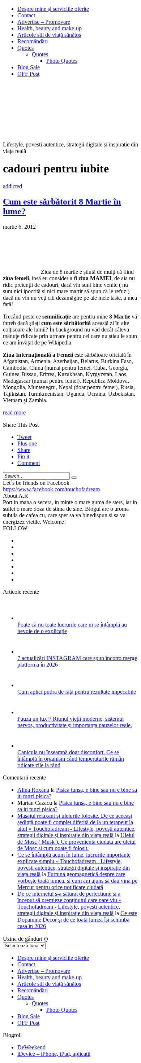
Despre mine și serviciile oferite (53, 9)
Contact (26, 15)
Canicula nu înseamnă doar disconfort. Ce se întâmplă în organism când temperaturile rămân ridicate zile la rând (70, 758)
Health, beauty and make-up (49, 28)
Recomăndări (32, 41)
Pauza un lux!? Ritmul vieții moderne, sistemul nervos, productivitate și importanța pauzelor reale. (74, 722)
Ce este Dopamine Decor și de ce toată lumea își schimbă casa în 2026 (77, 919)
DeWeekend (31, 1047)
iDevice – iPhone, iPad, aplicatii (53, 1054)
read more (14, 412)
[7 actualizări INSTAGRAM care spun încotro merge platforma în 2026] (27, 652)
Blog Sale (28, 67)
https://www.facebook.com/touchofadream (51, 489)
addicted (12, 186)
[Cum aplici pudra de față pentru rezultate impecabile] (27, 685)
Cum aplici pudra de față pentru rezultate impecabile (76, 692)
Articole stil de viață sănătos (49, 35)
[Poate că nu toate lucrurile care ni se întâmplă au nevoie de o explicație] (27, 618)
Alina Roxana (33, 790)
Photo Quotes (61, 61)
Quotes (25, 48)
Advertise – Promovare (43, 22)
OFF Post (28, 74)
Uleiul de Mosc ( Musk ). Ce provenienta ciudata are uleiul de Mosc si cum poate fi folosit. (76, 841)
